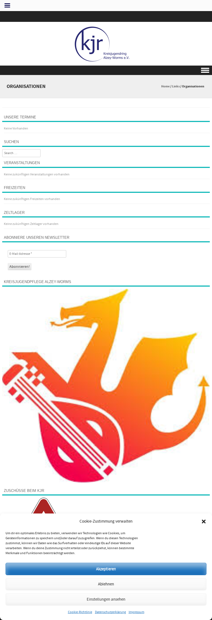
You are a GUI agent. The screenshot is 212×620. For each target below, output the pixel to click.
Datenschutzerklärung (110, 612)
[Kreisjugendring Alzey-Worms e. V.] (106, 61)
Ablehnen (106, 584)
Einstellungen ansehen (106, 599)
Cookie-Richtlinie (80, 612)
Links (176, 86)
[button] (203, 521)
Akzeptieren (106, 569)
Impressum (136, 612)
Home (165, 86)
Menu (106, 70)
